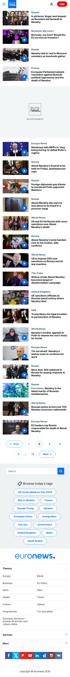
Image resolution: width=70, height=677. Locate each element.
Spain (49, 532)
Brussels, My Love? (42, 30)
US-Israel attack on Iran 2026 (35, 492)
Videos (41, 604)
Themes (7, 568)
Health (6, 597)
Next (45, 453)
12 (32, 453)
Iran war (23, 524)
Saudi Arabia (35, 540)
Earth (5, 590)
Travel (40, 597)
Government (44, 524)
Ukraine (48, 508)
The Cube (37, 273)
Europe (7, 575)
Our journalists (45, 611)
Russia (35, 12)
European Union (23, 516)
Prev (16, 443)
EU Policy (42, 582)
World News (38, 217)
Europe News (39, 143)
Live (62, 4)
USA (33, 310)
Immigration (49, 516)
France (35, 68)
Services (7, 634)
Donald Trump (25, 508)
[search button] (60, 471)
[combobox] (35, 471)
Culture (7, 604)
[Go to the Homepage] (12, 4)
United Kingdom (40, 291)
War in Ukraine (26, 500)
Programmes (10, 611)
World (40, 575)
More (6, 643)
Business (7, 582)
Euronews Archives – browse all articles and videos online (15, 621)
